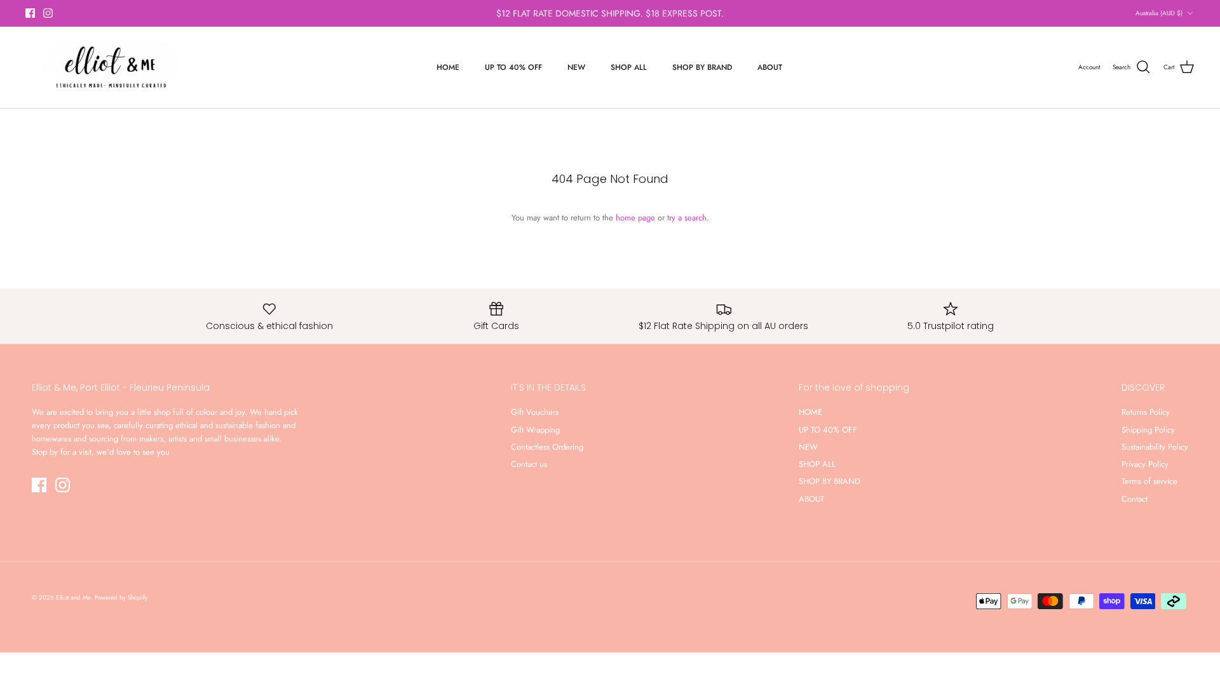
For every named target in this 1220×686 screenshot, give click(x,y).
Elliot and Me (73, 597)
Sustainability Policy (1155, 447)
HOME (448, 67)
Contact (1135, 499)
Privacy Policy (1145, 464)
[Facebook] (30, 13)
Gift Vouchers (535, 412)
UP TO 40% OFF (513, 67)
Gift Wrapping (535, 430)
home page (635, 218)
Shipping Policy (1148, 430)
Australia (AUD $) (1159, 13)
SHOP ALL (629, 67)
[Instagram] (48, 13)
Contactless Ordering (547, 447)
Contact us (529, 464)
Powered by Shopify (121, 597)
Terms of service (1149, 481)
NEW (576, 67)
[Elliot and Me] (109, 67)
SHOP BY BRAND (702, 67)
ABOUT (769, 67)
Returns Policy (1146, 412)
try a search (687, 218)
